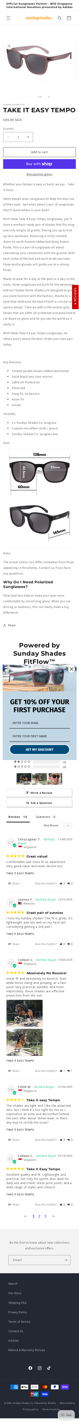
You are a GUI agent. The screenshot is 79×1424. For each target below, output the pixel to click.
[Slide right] (49, 96)
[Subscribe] (65, 1260)
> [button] (53, 1216)
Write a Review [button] (41, 793)
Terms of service (51, 1409)
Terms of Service (19, 1321)
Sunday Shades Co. (23, 1402)
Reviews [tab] (14, 817)
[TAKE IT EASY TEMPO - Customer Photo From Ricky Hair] (54, 779)
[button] (8, 18)
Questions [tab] (43, 817)
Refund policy (67, 1403)
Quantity (8, 128)
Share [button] (12, 625)
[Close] (71, 669)
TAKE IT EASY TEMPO (20, 873)
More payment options (39, 174)
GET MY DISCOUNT (40, 749)
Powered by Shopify (45, 1402)
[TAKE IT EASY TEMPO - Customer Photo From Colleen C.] (24, 779)
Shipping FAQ (17, 1303)
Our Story (14, 1293)
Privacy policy (30, 1409)
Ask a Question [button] (41, 803)
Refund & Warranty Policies (26, 1350)
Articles (13, 1340)
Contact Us (15, 1331)
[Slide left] (30, 96)
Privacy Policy (17, 1312)
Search (13, 1283)
